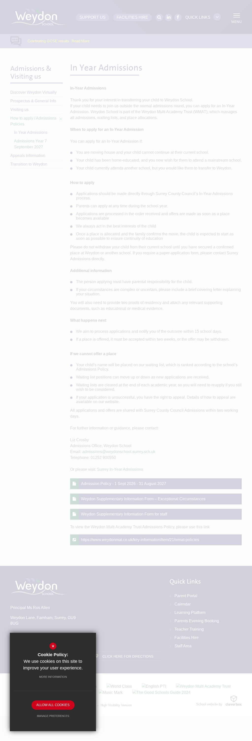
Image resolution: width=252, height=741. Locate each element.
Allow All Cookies (53, 705)
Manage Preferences (53, 715)
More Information (53, 676)
